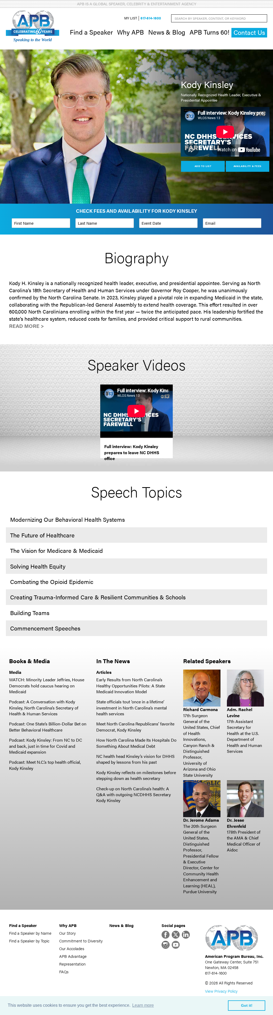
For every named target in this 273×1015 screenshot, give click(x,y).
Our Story (67, 933)
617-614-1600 (150, 18)
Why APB (130, 31)
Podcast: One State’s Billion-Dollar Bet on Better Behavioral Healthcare (47, 727)
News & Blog (166, 31)
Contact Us (249, 32)
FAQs (64, 971)
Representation (72, 964)
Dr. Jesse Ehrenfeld (236, 823)
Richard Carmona (200, 709)
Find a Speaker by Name (30, 933)
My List (130, 18)
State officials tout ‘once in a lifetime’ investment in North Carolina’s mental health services (131, 708)
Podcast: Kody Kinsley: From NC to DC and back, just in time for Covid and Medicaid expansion (45, 746)
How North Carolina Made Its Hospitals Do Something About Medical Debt (136, 743)
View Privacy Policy (221, 991)
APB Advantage (73, 956)
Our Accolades (71, 948)
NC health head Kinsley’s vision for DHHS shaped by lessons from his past (135, 759)
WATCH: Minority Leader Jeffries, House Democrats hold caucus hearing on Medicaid (46, 685)
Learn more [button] (143, 1005)
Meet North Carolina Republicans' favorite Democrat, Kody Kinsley (135, 727)
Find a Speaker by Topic (29, 940)
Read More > (26, 326)
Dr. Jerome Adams (201, 820)
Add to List (203, 166)
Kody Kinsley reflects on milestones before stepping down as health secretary (136, 775)
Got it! (246, 1005)
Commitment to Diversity (81, 940)
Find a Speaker (91, 31)
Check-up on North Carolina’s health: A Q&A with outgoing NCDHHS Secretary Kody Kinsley (133, 795)
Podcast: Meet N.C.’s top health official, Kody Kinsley (45, 765)
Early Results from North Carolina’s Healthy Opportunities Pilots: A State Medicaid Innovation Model (130, 685)
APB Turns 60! (209, 31)
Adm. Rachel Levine (239, 712)
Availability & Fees (248, 166)
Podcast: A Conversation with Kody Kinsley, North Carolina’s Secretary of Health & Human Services (43, 708)
